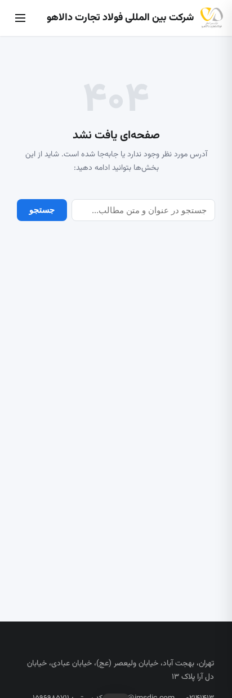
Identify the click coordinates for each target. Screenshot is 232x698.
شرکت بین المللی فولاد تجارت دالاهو (120, 18)
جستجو (42, 209)
